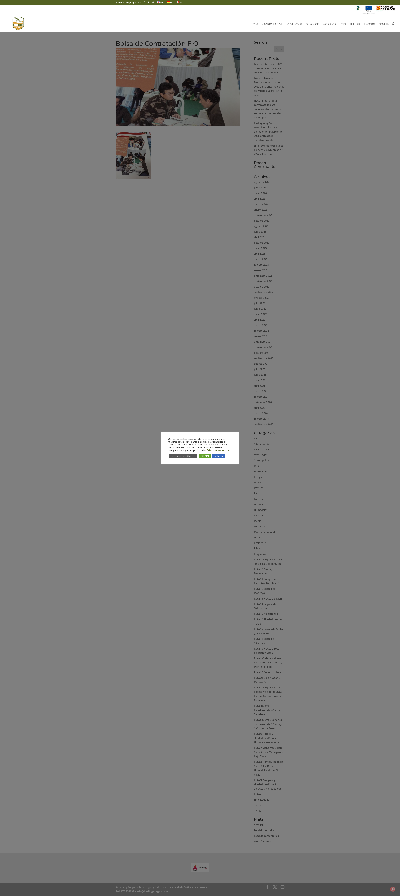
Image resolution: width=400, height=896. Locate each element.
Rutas (343, 23)
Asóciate (384, 23)
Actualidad (312, 23)
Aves (255, 23)
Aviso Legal (224, 450)
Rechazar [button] (218, 455)
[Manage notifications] (392, 889)
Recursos (369, 23)
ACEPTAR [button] (205, 455)
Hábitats (355, 23)
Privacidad (212, 450)
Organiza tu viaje (272, 23)
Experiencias (294, 23)
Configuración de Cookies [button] (183, 455)
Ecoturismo (329, 23)
